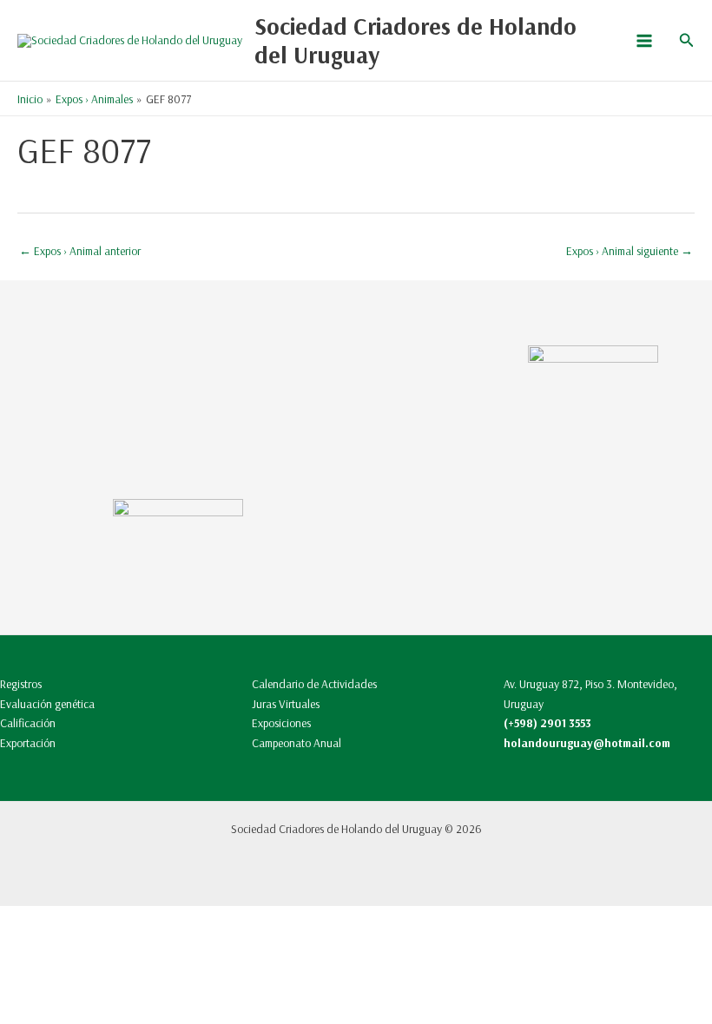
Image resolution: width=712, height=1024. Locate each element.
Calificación (28, 722)
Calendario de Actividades (314, 683)
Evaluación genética (47, 703)
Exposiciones (281, 722)
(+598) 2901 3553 (547, 722)
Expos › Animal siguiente (629, 250)
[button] (687, 41)
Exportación (28, 742)
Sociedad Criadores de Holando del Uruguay (415, 40)
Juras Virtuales (286, 703)
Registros (21, 683)
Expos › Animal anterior (80, 250)
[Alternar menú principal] (644, 40)
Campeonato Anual (296, 742)
